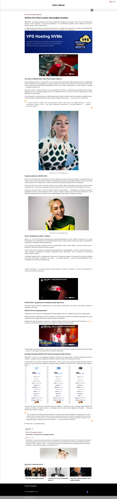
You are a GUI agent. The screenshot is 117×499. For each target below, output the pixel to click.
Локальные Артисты (35, 14)
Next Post (28, 429)
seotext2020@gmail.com (31, 491)
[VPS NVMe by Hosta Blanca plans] (58, 384)
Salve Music (58, 5)
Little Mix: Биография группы (34, 478)
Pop (28, 14)
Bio (25, 14)
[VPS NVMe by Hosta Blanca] (58, 41)
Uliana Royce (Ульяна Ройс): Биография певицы (40, 434)
